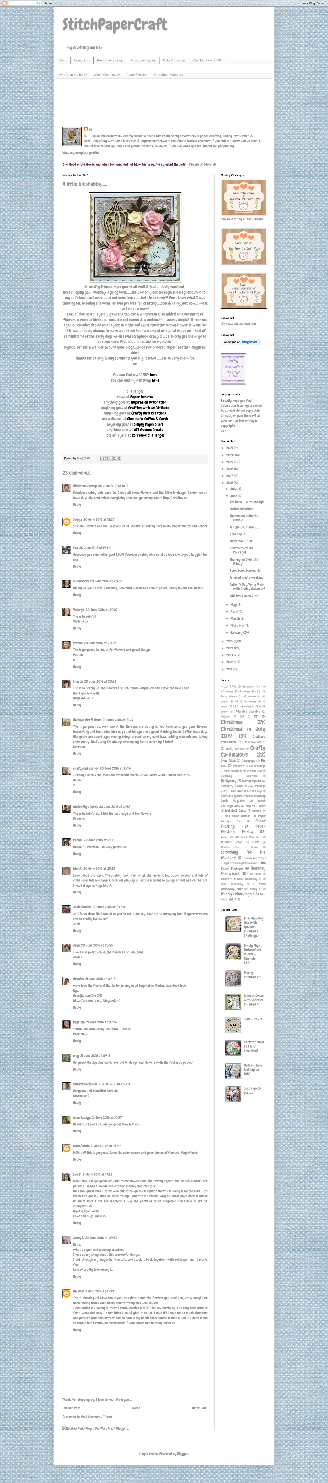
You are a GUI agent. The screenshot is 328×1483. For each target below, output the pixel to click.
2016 (230, 482)
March (235, 618)
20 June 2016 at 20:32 (100, 681)
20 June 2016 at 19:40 (95, 547)
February (237, 625)
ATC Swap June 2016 (244, 595)
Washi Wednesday (107, 74)
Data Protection (174, 60)
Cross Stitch (228, 761)
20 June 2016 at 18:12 (113, 486)
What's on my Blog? (73, 74)
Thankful (252, 863)
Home (63, 60)
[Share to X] (110, 458)
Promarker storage (110, 60)
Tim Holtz (256, 874)
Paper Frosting (137, 74)
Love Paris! (237, 534)
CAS (242, 716)
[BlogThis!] (106, 458)
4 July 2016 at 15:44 (99, 1291)
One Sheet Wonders (168, 74)
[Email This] (102, 458)
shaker (255, 847)
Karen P (78, 1291)
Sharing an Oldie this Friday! (244, 517)
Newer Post (72, 1408)
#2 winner (244, 691)
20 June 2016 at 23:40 (109, 907)
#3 (256, 691)
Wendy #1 (256, 889)
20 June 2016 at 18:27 (98, 519)
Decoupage (248, 761)
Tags (263, 858)
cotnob (78, 643)
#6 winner (250, 701)
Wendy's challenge (236, 894)
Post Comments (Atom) (96, 1416)
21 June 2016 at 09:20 (114, 1084)
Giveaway (226, 776)
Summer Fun (250, 858)
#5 (236, 701)
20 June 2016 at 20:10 (101, 609)
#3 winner (249, 696)
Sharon (78, 681)
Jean (76, 945)
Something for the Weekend (243, 854)
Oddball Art (259, 811)
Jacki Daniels (82, 907)
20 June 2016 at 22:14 (99, 840)
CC (256, 716)
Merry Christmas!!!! (252, 974)
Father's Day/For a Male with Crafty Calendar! (247, 586)
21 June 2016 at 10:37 (107, 1117)
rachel (77, 840)
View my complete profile (80, 152)
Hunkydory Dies (252, 781)
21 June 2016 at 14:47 (106, 1146)
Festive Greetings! (242, 509)
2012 (230, 662)
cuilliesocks (81, 581)
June (234, 496)
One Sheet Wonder (237, 816)
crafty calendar (235, 749)
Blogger (182, 1453)
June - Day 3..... (254, 1019)
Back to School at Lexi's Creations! (254, 1046)
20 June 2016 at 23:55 (97, 945)
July (233, 488)
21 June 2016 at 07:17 (100, 978)
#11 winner (227, 691)
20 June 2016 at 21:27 (118, 719)
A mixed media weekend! (247, 577)
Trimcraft (226, 879)
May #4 (250, 806)
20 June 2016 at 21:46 (115, 768)
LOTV (224, 796)
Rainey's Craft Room (87, 719)
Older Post (199, 1408)
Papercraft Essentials (233, 837)
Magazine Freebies (242, 796)
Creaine (78, 978)
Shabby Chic (230, 847)
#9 (256, 706)
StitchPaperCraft (114, 24)
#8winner (245, 706)
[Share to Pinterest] (119, 458)
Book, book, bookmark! (245, 570)
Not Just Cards (235, 810)
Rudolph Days (231, 842)
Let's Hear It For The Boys (246, 791)
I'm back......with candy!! (247, 502)
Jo (90, 129)
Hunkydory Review (232, 786)
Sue (75, 547)
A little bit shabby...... (244, 527)
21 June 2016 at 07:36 (101, 1022)
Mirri (262, 806)
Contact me (82, 60)
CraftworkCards (255, 742)
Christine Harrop (85, 486)
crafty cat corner (85, 768)
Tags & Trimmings (234, 863)
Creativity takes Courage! (241, 550)
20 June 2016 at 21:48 (114, 806)
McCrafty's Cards (85, 806)
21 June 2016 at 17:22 (97, 1174)
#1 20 (224, 686)
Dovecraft (239, 766)
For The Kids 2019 (253, 771)
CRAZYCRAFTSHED (85, 1084)
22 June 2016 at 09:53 (101, 1237)
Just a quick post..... (252, 1090)
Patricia (79, 1022)
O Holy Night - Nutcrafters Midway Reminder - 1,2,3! (254, 954)
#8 (234, 706)
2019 (230, 462)
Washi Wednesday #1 (249, 879)
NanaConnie (81, 1146)
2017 (230, 475)
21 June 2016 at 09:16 (95, 1055)
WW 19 (232, 899)
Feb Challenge (257, 766)
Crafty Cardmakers (243, 751)
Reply (77, 504)
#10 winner (248, 686)
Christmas (232, 722)
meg (76, 1055)
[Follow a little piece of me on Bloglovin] (240, 344)
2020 (230, 455)
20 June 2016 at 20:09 (106, 581)
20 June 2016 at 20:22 (100, 643)
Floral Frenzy (231, 771)
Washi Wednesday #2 (235, 884)
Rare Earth (255, 837)
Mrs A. (77, 868)
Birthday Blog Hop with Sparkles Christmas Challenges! (254, 927)
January (236, 632)
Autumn (225, 716)
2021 (230, 448)
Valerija (78, 609)
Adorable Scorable (248, 711)
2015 (230, 641)
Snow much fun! (241, 541)
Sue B (77, 1174)
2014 (230, 648)
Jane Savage (82, 1117)
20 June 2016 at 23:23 (99, 868)
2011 (229, 669)
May (234, 604)
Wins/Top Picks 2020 (206, 60)
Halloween (251, 776)
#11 (260, 686)
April (234, 611)
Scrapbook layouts (143, 60)
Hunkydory (228, 780)
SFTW (255, 842)
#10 (234, 686)
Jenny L (78, 1237)
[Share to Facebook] (114, 458)
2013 (230, 655)
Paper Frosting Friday (243, 828)
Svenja (77, 519)
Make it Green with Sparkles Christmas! (254, 1000)
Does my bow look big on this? (253, 1069)
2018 (230, 469)
